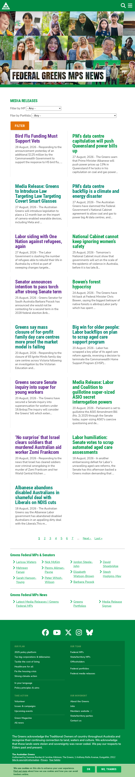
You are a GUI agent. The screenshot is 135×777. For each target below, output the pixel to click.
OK (88, 769)
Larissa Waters (26, 562)
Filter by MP (17, 108)
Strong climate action (25, 676)
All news (19, 722)
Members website (79, 711)
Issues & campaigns (25, 706)
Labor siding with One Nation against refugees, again (38, 241)
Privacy (44, 760)
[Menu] (130, 5)
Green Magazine (23, 718)
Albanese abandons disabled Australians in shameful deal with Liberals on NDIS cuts (37, 495)
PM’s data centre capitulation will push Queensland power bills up (94, 143)
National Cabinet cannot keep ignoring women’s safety (95, 241)
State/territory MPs (80, 656)
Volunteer (19, 701)
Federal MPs (77, 652)
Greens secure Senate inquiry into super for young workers (36, 387)
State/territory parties (81, 715)
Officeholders (77, 661)
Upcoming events (23, 711)
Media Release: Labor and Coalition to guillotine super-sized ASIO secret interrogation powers (93, 392)
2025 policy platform (25, 652)
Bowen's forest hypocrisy (86, 284)
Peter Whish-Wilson (54, 580)
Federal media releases (82, 673)
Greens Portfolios (79, 604)
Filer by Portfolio (20, 116)
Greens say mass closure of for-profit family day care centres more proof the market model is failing (37, 337)
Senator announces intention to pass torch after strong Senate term (38, 286)
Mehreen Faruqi (22, 570)
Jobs (72, 706)
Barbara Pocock (83, 582)
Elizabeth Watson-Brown (83, 574)
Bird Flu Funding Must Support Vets (36, 138)
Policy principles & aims (26, 687)
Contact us (75, 720)
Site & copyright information (25, 760)
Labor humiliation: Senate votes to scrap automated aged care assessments (93, 444)
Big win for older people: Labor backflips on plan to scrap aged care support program (95, 334)
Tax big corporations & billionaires (32, 656)
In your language (23, 683)
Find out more (20, 771)
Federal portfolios (79, 668)
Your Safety (54, 760)
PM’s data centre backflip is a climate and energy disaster (95, 191)
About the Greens (79, 701)
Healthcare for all (23, 666)
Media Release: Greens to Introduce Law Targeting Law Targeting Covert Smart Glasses (38, 193)
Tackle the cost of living (27, 661)
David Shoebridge (110, 564)
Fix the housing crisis (25, 671)
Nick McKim (52, 562)
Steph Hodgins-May (112, 574)
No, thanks (109, 769)
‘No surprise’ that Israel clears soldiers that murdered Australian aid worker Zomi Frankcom (38, 444)
